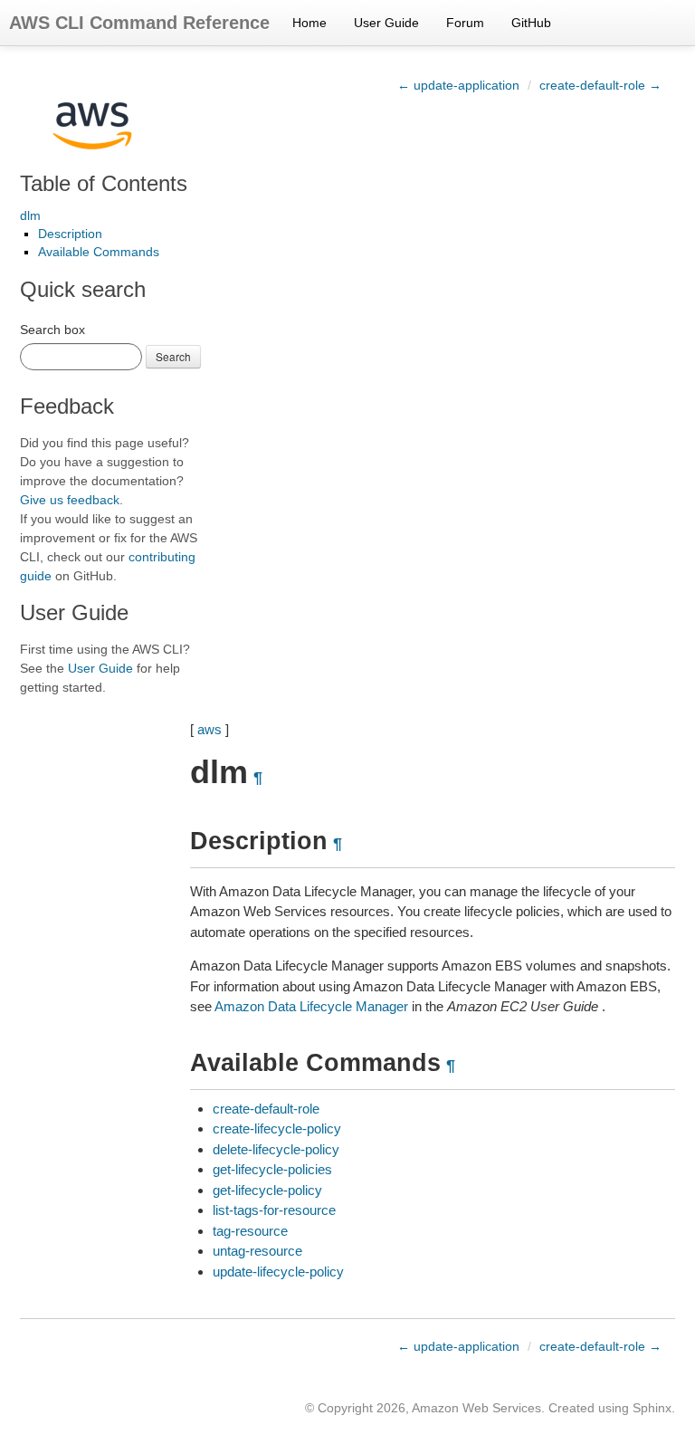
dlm (30, 215)
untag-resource (257, 1250)
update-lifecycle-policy (278, 1271)
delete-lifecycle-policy (276, 1149)
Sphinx (652, 1408)
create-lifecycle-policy (277, 1128)
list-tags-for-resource (274, 1210)
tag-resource (250, 1230)
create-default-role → (600, 85)
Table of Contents (103, 183)
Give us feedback (69, 499)
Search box (52, 329)
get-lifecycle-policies (272, 1169)
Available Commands (98, 251)
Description (70, 233)
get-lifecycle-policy (267, 1190)
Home (309, 22)
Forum (465, 22)
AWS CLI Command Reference (139, 23)
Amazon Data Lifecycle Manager (311, 1006)
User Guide (386, 22)
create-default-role (266, 1108)
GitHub (531, 22)
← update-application (458, 85)
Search (173, 356)
